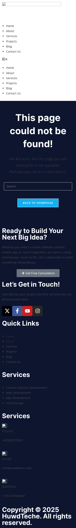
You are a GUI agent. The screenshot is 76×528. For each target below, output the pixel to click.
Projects (11, 41)
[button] (38, 59)
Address (9, 486)
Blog (9, 46)
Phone (7, 431)
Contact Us (13, 51)
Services (11, 36)
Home (10, 26)
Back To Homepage (38, 203)
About (10, 31)
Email (7, 458)
